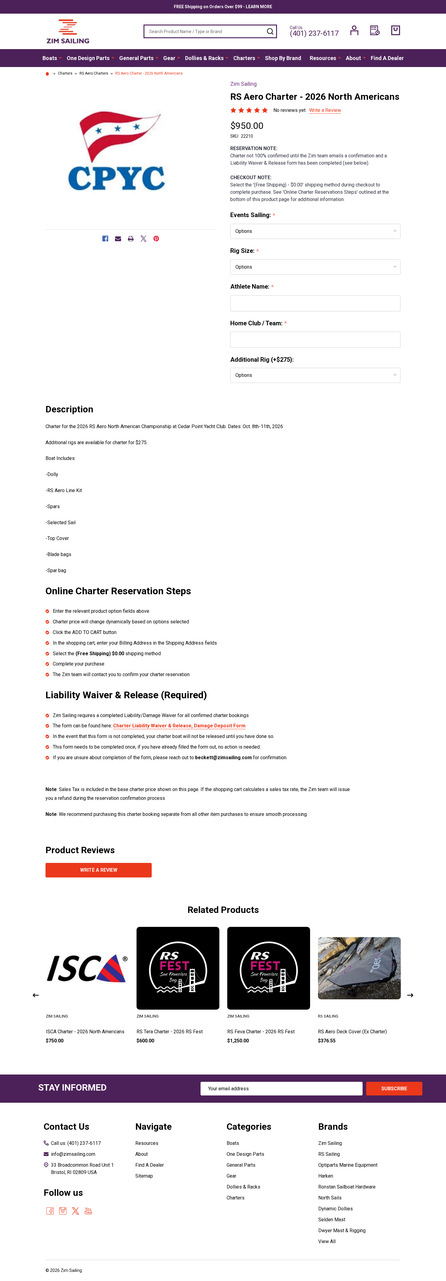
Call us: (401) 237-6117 (76, 1143)
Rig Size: (244, 251)
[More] (60, 57)
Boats (49, 58)
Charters (244, 58)
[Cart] (395, 30)
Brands (333, 1126)
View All (327, 1241)
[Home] (48, 73)
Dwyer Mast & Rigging (342, 1230)
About (353, 58)
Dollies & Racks (204, 58)
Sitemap (144, 1176)
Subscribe (394, 1089)
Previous (36, 995)
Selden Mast (331, 1219)
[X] (143, 238)
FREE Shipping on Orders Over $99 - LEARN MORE (223, 6)
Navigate (153, 1126)
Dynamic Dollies (335, 1209)
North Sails (330, 1198)
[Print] (130, 238)
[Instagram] (62, 1211)
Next (410, 995)
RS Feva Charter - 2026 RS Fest (261, 1032)
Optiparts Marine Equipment (347, 1165)
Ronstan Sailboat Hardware (347, 1187)
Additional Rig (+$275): (262, 359)
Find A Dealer (387, 58)
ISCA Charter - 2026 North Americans (85, 1032)
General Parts (136, 58)
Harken (325, 1176)
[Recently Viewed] (375, 30)
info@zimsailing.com (73, 1154)
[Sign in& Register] (354, 30)
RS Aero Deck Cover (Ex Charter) (352, 1032)
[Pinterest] (156, 238)
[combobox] (210, 31)
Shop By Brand (283, 58)
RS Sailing (329, 1154)
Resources (323, 58)
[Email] (118, 238)
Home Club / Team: (258, 323)
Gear (169, 58)
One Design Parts (88, 58)
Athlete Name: (252, 287)
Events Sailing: (252, 215)
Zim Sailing (330, 1143)
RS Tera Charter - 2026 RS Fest (170, 1032)
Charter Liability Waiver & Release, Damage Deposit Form (179, 726)
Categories (249, 1126)
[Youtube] (88, 1211)
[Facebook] (105, 238)
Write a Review (325, 110)
